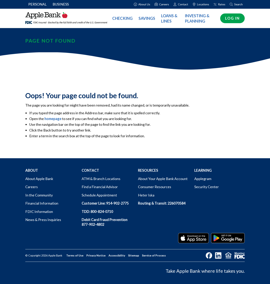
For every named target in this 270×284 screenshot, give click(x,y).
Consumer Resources (154, 187)
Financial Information (41, 203)
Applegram (202, 178)
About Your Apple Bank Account (163, 178)
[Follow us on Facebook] (209, 255)
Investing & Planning (197, 18)
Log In (232, 18)
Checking (122, 18)
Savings (147, 18)
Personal (37, 4)
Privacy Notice (96, 255)
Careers (31, 187)
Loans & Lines (169, 18)
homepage (52, 118)
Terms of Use (74, 255)
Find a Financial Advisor (100, 187)
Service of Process (154, 255)
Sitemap (133, 255)
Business (61, 4)
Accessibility (117, 255)
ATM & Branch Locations (101, 178)
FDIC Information (39, 211)
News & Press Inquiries (43, 219)
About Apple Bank (39, 178)
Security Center (206, 187)
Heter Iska (146, 195)
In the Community (39, 195)
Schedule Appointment (99, 195)
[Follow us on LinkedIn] (218, 255)
